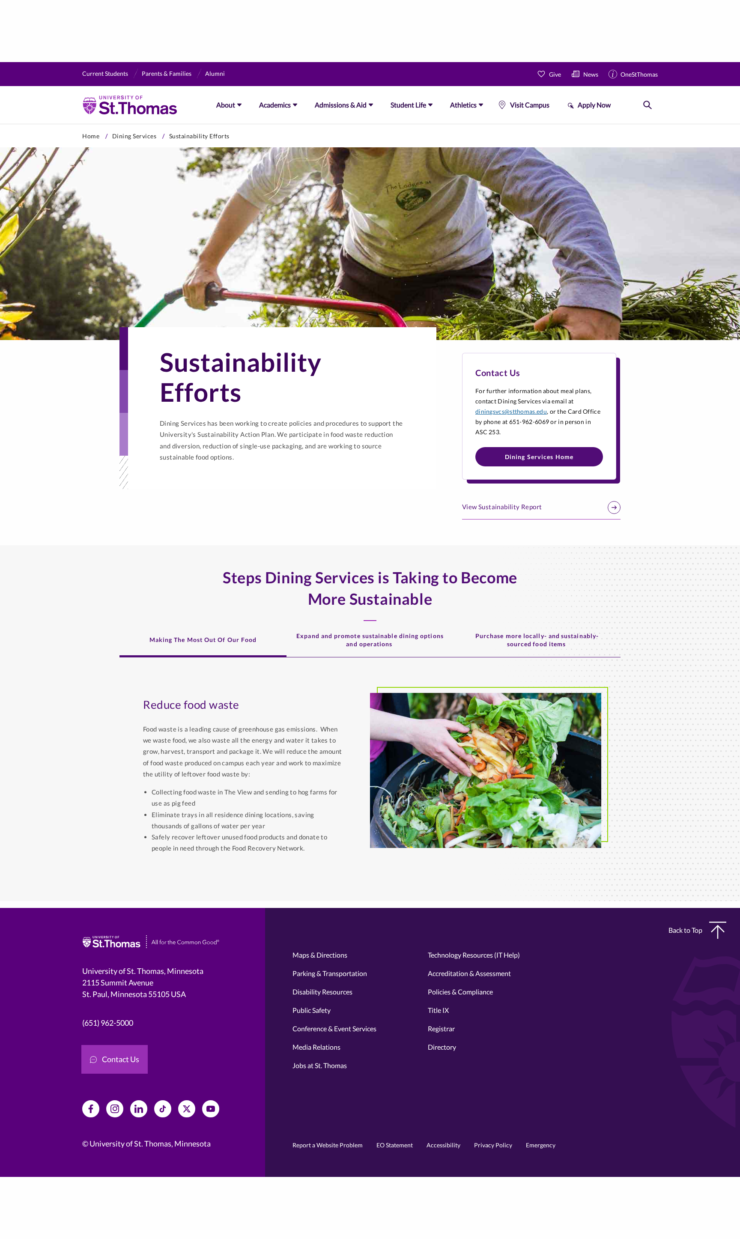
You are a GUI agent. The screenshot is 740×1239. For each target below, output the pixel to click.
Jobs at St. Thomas (319, 1065)
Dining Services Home (539, 456)
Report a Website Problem (327, 1145)
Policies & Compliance (460, 992)
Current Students (105, 73)
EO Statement (394, 1145)
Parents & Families (166, 73)
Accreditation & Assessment (469, 973)
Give (555, 74)
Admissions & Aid (341, 105)
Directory (442, 1047)
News (590, 74)
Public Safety (311, 1010)
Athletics (463, 105)
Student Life (408, 105)
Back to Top (685, 930)
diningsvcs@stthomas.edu (511, 411)
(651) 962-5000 (107, 1022)
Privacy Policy (493, 1145)
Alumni (215, 73)
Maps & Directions (319, 955)
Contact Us (120, 1059)
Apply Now (594, 105)
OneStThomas (639, 74)
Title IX (438, 1010)
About (225, 105)
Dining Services (134, 136)
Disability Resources (322, 992)
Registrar (441, 1028)
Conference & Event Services (334, 1028)
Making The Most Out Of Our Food (203, 639)
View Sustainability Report (502, 507)
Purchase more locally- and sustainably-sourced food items (537, 640)
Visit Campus (529, 105)
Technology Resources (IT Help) (474, 955)
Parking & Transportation (329, 973)
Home (90, 136)
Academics (275, 105)
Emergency (540, 1145)
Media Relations (316, 1047)
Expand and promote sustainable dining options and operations (370, 640)
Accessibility (443, 1145)
